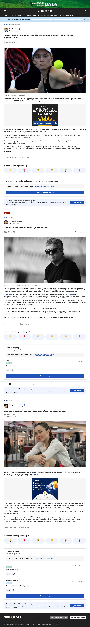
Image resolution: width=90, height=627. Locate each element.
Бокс (23, 15)
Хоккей (29, 15)
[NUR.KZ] (45, 11)
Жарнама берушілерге (78, 617)
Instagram (78, 202)
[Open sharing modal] (56, 384)
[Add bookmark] (79, 384)
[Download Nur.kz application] (45, 4)
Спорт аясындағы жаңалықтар (67, 15)
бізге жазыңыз (24, 157)
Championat (8, 294)
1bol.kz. (36, 475)
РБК (5, 312)
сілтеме (61, 101)
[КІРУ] (85, 11)
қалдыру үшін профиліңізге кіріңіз (44, 186)
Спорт (6, 15)
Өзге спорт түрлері (43, 15)
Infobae (71, 294)
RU (81, 11)
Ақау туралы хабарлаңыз (59, 617)
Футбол (14, 15)
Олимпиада (53, 15)
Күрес (34, 15)
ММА (19, 15)
